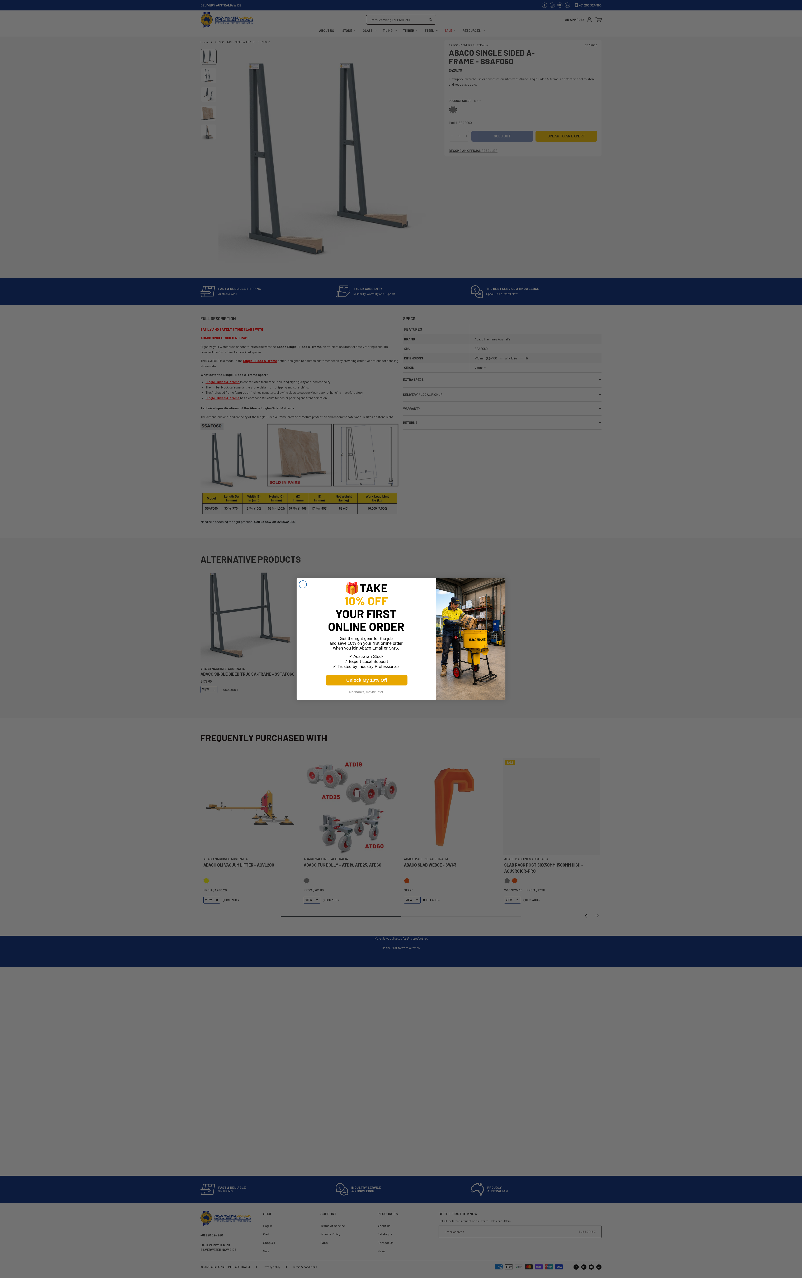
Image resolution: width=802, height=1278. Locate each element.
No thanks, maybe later (366, 692)
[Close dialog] (303, 584)
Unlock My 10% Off (366, 680)
